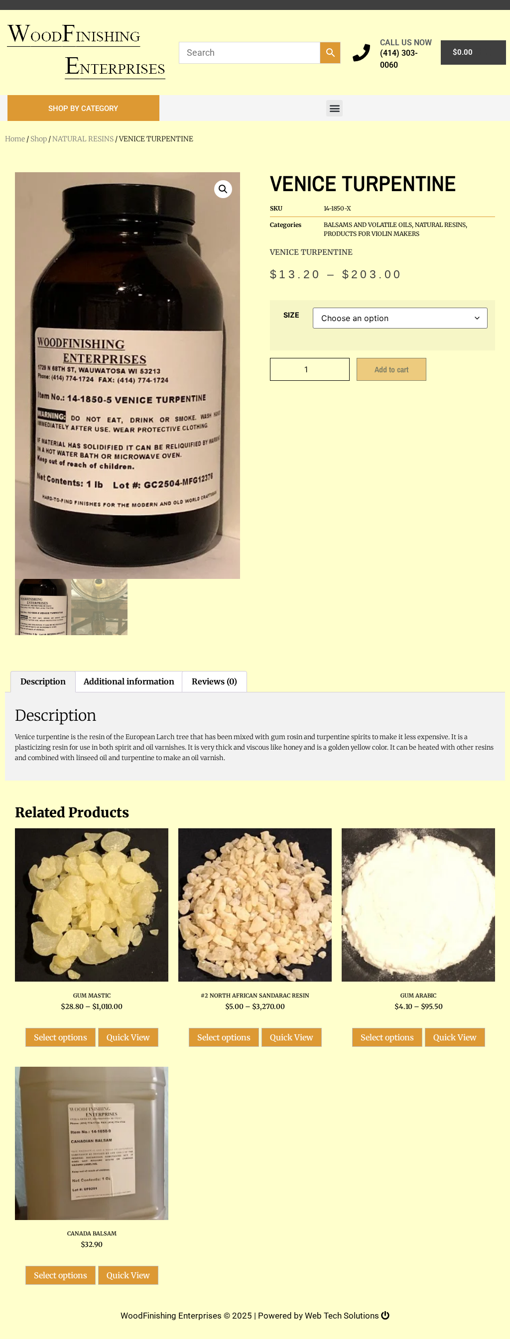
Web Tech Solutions (343, 1316)
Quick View (128, 1037)
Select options (60, 1037)
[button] (83, 108)
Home (15, 138)
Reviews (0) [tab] (214, 681)
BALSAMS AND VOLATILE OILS (368, 224)
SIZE (291, 315)
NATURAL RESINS (83, 138)
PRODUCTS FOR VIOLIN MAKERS (371, 233)
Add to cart (391, 369)
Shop (38, 138)
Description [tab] (43, 681)
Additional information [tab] (129, 681)
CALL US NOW (406, 42)
